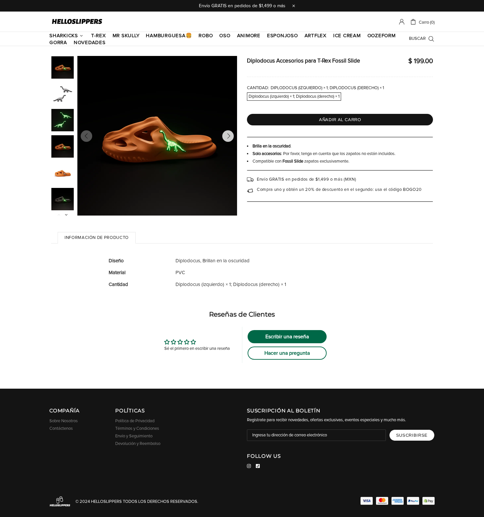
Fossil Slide (292, 161)
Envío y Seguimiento (133, 436)
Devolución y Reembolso (137, 444)
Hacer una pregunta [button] (287, 353)
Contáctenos (61, 429)
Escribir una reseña (287, 336)
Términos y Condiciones (137, 429)
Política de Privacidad (134, 421)
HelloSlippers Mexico (77, 22)
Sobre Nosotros (63, 421)
